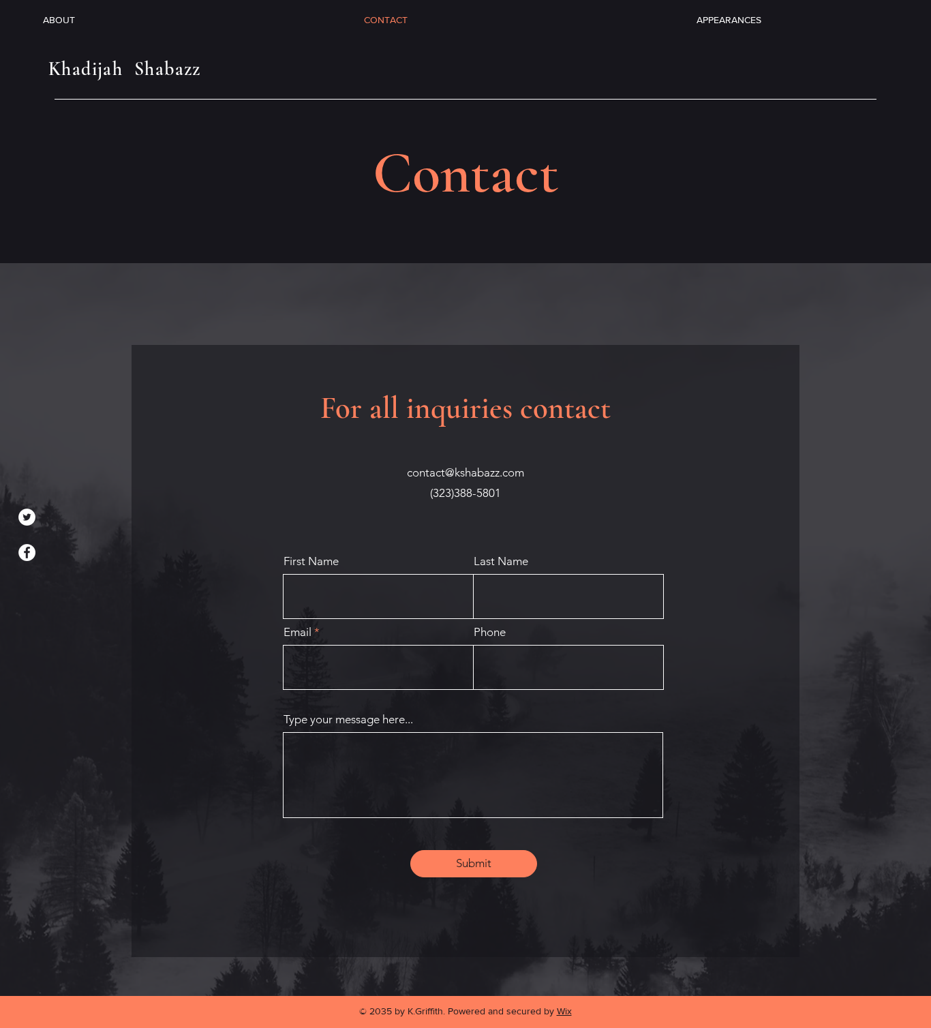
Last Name (501, 561)
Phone (490, 632)
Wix (564, 1011)
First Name (311, 561)
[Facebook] (26, 552)
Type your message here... (348, 719)
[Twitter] (26, 517)
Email (297, 632)
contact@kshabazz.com (465, 472)
